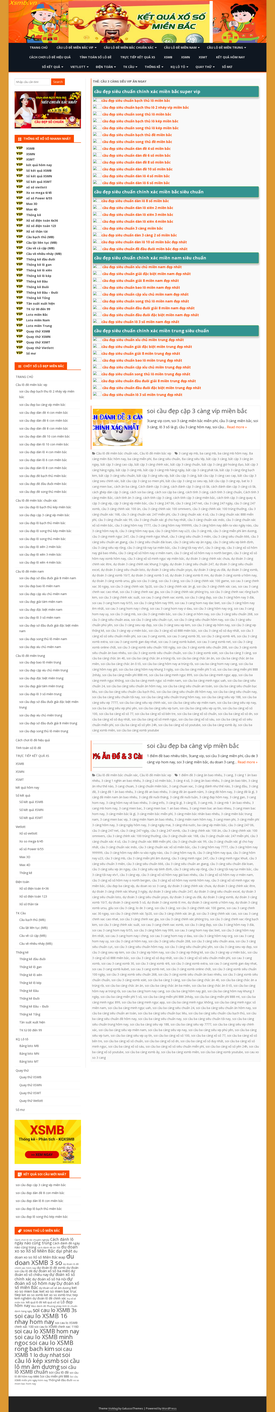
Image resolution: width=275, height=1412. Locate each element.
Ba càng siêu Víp (193, 459)
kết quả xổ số (51, 1302)
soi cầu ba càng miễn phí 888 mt (124, 675)
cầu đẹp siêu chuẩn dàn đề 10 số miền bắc (137, 169)
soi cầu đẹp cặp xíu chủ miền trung (43, 670)
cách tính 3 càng (197, 492)
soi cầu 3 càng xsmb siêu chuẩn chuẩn (154, 653)
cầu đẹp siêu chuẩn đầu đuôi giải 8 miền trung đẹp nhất (148, 381)
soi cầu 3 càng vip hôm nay (211, 625)
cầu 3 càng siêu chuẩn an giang (186, 864)
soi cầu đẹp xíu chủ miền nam (40, 647)
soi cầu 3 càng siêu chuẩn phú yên (188, 947)
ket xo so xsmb (32, 1295)
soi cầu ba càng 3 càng (235, 653)
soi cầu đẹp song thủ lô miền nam (43, 639)
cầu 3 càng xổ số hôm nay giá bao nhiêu (169, 875)
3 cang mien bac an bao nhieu (210, 808)
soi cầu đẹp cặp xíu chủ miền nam (43, 594)
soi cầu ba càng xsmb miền (180, 1052)
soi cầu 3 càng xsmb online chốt (188, 969)
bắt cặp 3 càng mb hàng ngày (163, 470)
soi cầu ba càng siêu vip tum (158, 708)
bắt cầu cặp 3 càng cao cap (217, 476)
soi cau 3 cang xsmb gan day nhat (133, 642)
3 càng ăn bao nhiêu (205, 781)
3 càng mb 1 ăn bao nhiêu (232, 803)
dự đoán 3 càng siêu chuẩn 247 (192, 564)
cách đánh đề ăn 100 (48, 1247)
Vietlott (78, 67)
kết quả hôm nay (230, 57)
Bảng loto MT (29, 1061)
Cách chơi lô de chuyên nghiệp (32, 1239)
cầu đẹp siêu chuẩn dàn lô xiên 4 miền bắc (137, 221)
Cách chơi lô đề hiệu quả (50, 57)
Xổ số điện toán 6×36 (34, 888)
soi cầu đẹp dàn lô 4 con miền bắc (43, 452)
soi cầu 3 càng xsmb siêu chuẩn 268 (202, 647)
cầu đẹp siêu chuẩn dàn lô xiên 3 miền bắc (137, 214)
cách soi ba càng (141, 492)
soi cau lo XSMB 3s (55, 1310)
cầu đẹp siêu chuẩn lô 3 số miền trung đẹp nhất (142, 394)
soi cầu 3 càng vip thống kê (184, 952)
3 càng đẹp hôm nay (213, 797)
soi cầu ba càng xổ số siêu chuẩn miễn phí (175, 1046)
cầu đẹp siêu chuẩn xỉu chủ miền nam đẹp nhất (142, 267)
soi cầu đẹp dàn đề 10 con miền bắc (44, 436)
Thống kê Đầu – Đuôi (42, 292)
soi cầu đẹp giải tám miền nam (40, 602)
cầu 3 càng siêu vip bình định (233, 542)
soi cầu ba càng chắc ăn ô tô (121, 664)
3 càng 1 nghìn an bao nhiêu (121, 781)
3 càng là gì (174, 803)
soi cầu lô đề (59, 1372)
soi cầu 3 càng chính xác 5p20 (131, 586)
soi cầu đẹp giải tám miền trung (41, 686)
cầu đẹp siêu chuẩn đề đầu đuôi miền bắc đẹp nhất (145, 249)
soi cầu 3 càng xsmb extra (189, 963)
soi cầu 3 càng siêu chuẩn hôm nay (198, 620)
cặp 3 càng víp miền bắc (130, 503)
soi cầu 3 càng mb (123, 614)
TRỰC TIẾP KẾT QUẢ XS (137, 57)
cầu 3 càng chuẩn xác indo (206, 520)
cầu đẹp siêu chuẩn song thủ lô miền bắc (136, 114)
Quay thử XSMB (38, 331)
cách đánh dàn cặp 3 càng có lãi (233, 486)
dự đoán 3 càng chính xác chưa (207, 558)
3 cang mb (205, 803)
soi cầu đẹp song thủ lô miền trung (43, 731)
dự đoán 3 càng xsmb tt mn (189, 575)
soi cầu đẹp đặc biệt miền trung (41, 678)
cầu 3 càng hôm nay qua (136, 531)
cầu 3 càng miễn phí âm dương (234, 531)
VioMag (113, 1408)
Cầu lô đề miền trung (225, 47)
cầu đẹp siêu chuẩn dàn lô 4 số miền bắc (136, 176)
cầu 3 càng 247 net (189, 503)
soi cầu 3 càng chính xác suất (119, 597)
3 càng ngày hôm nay (131, 825)
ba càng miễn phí (139, 459)
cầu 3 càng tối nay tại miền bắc (148, 548)
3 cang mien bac (130, 808)
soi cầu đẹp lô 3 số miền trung (40, 694)
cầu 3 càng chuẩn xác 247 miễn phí (145, 514)
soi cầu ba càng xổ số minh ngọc (154, 719)
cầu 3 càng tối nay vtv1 (188, 548)
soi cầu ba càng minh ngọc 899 (170, 675)
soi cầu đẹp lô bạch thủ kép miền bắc (45, 507)
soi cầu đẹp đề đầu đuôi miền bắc (43, 484)
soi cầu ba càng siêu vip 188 (221, 697)
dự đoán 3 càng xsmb (242, 570)
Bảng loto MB (29, 1046)
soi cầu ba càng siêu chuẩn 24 (173, 1008)
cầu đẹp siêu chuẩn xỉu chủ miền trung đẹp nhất (143, 339)
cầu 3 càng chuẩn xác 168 (180, 836)
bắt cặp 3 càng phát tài (202, 470)
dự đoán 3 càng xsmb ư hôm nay (233, 575)
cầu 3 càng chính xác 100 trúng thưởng (219, 509)
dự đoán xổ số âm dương (55, 1288)
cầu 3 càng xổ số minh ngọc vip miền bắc (156, 558)
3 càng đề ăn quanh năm (186, 792)
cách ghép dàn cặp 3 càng (110, 492)
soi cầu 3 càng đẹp (198, 597)
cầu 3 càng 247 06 (161, 503)
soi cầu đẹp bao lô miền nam (39, 586)
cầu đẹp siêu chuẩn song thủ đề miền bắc (137, 141)
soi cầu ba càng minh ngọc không (190, 1002)
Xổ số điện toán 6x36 (42, 220)
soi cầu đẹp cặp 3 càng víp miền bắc (197, 411)
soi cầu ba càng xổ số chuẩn (196, 714)
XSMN (185, 57)
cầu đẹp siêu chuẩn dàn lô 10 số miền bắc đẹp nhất (144, 242)
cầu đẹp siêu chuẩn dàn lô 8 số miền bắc (135, 200)
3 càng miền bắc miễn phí (155, 814)
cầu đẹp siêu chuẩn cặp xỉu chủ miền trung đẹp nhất (146, 367)
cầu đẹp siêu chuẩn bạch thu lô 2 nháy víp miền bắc (145, 107)
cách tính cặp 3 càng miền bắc (194, 498)
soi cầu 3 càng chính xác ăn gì (174, 586)
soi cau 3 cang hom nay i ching (126, 608)
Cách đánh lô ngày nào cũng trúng (44, 1241)
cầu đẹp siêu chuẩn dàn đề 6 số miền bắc (136, 155)
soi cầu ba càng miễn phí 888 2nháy (168, 997)
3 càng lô (189, 803)
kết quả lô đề (34, 1302)
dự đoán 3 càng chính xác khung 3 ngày (140, 564)
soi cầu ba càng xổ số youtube (179, 725)
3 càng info (156, 803)
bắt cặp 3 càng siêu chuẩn (117, 476)
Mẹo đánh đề (38, 1306)
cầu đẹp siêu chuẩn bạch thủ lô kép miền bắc (140, 121)
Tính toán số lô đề (95, 57)
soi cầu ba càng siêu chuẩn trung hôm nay (170, 697)
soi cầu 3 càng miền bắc (154, 614)
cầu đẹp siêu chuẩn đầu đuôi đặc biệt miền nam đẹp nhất (150, 315)
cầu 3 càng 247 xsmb (165, 831)
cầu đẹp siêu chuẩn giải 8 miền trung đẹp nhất (140, 353)
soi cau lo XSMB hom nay (47, 1331)
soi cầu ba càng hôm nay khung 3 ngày (146, 669)
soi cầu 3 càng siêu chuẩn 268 (231, 614)
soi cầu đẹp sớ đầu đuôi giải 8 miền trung (48, 723)
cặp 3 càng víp (102, 503)
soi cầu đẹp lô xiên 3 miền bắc (40, 554)
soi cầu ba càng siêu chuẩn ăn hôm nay (134, 686)
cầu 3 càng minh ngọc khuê (149, 536)
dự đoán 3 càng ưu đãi (209, 570)
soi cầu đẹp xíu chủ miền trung (40, 715)
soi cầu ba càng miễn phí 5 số (195, 669)
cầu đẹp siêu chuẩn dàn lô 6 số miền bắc (136, 182)
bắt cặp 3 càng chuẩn (185, 464)
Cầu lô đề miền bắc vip (75, 47)
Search (58, 82)
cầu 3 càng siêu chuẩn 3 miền (190, 536)
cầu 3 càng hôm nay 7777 (133, 525)
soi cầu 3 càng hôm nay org (213, 608)
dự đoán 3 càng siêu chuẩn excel (217, 891)
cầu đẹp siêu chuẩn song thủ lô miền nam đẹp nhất (145, 301)
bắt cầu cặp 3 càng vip (224, 481)
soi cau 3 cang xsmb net (214, 642)
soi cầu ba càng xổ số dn (235, 714)
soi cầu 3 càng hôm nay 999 (153, 603)
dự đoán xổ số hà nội (49, 1279)
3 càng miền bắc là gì (120, 814)
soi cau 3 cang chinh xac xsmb (162, 597)
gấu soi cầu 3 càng (144, 581)
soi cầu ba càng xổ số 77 (116, 714)
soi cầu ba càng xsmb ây (219, 725)
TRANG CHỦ (39, 47)
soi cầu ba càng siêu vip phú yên (114, 708)
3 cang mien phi (224, 819)
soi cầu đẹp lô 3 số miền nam (39, 617)
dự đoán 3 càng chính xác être (234, 886)
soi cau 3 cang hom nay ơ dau (171, 608)
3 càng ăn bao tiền (234, 781)
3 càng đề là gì (244, 792)
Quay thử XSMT (38, 342)
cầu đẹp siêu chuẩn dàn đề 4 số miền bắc (136, 148)
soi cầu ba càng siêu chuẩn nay (235, 692)
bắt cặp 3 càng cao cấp (117, 464)
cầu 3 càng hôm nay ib (180, 853)
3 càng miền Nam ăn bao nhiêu (151, 819)
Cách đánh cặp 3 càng (153, 486)
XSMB (168, 57)
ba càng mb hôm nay (232, 453)
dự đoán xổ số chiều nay (45, 1273)
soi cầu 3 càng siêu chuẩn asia (213, 941)
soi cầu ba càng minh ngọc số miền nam (153, 680)
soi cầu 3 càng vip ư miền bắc (126, 631)
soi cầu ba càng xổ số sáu (196, 719)
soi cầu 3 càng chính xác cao (216, 586)
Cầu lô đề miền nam (180, 47)
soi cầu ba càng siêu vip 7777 (191, 1024)
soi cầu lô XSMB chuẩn (45, 1369)
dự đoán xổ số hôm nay (43, 1281)
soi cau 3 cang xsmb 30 (183, 636)
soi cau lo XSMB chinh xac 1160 (56, 1327)
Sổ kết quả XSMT (39, 182)
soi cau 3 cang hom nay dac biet (197, 603)
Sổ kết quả (51, 67)
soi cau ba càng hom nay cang (216, 664)
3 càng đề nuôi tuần (184, 797)
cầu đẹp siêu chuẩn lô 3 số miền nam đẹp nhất (140, 321)
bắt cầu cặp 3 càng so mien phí (142, 481)
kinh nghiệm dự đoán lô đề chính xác (40, 1298)
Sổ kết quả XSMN (39, 176)
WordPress (169, 1408)
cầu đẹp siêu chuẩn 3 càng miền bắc (132, 228)
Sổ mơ (227, 67)
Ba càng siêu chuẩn (166, 459)
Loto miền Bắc (37, 315)
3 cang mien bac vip (114, 819)
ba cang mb (208, 453)
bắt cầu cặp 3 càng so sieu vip (186, 481)
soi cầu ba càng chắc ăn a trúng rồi (151, 658)
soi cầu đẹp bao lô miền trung (40, 662)
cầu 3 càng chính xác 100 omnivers (166, 509)
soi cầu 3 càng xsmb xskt (200, 653)
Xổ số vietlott (28, 833)
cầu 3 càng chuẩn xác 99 (115, 520)
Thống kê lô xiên (39, 270)
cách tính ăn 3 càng (128, 498)
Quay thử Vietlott (40, 348)
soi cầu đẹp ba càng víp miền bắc (193, 745)
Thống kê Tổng (38, 298)
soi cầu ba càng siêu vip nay (236, 703)
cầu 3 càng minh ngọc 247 (110, 536)
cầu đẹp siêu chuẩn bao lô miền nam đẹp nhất (141, 287)
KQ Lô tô (178, 67)
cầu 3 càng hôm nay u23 (172, 531)
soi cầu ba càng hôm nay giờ (186, 991)
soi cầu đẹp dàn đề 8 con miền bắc (43, 428)
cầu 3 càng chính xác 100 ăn (121, 509)
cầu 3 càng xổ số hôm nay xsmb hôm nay (181, 880)
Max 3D (31, 204)
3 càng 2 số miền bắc (157, 781)
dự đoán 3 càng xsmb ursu (110, 581)
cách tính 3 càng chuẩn (226, 492)
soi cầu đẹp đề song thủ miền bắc (43, 492)
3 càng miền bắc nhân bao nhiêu (196, 814)
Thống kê (152, 67)
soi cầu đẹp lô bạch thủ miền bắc (42, 523)
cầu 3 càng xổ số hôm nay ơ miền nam (145, 553)
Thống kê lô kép (38, 276)
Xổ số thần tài (37, 231)
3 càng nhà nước (184, 825)
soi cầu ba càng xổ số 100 (171, 1035)
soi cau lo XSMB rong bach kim (44, 1345)
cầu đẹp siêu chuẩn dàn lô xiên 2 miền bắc (137, 207)
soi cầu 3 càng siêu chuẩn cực (152, 620)
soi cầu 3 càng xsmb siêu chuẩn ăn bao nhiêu (189, 974)
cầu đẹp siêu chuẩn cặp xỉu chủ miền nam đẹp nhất (145, 294)
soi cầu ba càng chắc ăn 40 (200, 980)
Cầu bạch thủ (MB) (40, 237)
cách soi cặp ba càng (169, 492)
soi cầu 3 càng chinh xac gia (139, 592)
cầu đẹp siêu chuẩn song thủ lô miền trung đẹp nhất (145, 374)
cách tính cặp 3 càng (157, 498)
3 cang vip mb (188, 453)
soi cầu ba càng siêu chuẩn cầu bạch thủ (127, 692)
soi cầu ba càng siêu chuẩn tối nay (116, 697)
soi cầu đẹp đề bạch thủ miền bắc (43, 476)
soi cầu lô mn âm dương (47, 1364)
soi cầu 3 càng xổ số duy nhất (218, 631)
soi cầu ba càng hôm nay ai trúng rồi (167, 664)
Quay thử (204, 67)
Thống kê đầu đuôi (40, 259)
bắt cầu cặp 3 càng (183, 476)
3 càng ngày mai (159, 825)
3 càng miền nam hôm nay (193, 819)
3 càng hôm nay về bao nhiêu (126, 803)
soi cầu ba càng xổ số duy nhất (201, 1041)
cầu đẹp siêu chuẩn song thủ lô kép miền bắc (140, 128)
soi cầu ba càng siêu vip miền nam (191, 703)
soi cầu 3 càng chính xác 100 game (204, 581)
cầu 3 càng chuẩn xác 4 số (190, 514)
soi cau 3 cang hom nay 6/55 (112, 603)
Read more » (237, 427)
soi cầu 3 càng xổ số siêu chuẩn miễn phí (202, 958)
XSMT (203, 57)
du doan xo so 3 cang (151, 886)
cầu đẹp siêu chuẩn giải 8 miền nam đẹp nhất (140, 280)
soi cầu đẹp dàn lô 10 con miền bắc (44, 444)
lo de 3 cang (144, 908)
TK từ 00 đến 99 (38, 309)
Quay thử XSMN (38, 337)
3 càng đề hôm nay (218, 792)
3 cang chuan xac (181, 786)
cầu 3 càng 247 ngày (218, 503)
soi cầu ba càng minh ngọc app (215, 675)
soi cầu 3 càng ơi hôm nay (191, 614)
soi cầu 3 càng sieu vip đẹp (132, 625)
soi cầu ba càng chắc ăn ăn (195, 658)
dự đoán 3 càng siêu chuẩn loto (123, 570)
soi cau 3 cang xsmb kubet (176, 642)
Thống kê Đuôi (37, 287)
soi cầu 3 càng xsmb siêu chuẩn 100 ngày (146, 647)
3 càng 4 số (181, 781)
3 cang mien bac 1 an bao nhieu (166, 808)
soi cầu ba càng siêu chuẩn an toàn (187, 686)
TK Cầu (128, 67)
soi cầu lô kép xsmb (42, 1357)
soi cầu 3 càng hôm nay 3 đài (233, 597)
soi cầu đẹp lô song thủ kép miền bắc (45, 531)
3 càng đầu (239, 786)
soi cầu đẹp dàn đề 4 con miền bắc (43, 413)
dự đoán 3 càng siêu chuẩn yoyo (169, 570)
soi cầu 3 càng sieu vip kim (171, 625)
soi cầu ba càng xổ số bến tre (155, 714)
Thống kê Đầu (37, 281)
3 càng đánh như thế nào (212, 786)
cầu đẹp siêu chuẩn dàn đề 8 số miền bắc (136, 162)
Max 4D (31, 209)
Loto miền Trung (39, 326)
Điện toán (104, 67)
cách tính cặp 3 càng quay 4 (236, 498)
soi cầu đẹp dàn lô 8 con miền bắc (43, 468)
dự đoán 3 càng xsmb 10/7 (111, 575)
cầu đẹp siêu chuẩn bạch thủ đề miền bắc (137, 134)
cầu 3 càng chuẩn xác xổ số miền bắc (164, 847)
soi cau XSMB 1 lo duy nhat (43, 1351)
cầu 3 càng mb (201, 531)
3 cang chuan (124, 786)
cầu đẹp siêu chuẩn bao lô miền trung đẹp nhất (142, 360)
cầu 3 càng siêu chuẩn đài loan (150, 542)
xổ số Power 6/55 (39, 198)
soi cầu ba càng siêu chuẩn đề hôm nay (184, 692)
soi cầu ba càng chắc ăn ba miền (167, 985)
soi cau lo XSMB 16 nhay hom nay (41, 1319)
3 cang (228, 775)
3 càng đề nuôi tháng (153, 797)
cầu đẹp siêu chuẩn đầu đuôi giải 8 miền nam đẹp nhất (148, 308)
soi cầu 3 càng (169, 581)
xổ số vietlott (36, 187)
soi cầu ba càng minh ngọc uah (204, 680)
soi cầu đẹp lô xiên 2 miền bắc (40, 547)
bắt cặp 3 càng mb (129, 470)
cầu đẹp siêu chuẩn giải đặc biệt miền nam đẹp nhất (146, 273)
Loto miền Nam (38, 320)
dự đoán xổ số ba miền (51, 1271)
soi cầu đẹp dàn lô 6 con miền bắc (43, 460)
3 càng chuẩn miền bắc (151, 786)
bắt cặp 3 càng (216, 459)
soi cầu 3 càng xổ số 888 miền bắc (172, 631)
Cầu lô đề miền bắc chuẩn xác (129, 47)
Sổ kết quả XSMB (39, 170)
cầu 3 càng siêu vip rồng (108, 548)
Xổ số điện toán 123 (41, 226)
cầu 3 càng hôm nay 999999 (172, 525)
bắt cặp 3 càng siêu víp (152, 476)
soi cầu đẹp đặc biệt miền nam (40, 610)
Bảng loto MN (29, 1053)
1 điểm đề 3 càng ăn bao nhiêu (200, 775)
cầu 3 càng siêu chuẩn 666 (230, 536)
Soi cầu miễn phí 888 (54, 1376)
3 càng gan (237, 797)
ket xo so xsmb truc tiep (61, 1295)
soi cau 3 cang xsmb (151, 636)
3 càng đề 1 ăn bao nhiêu (115, 792)
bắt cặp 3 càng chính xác (151, 464)
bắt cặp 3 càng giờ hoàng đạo (222, 464)
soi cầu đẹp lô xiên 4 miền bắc (40, 562)
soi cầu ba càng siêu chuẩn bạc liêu (162, 1013)
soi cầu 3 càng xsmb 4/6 (218, 636)
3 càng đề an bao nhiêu (150, 792)
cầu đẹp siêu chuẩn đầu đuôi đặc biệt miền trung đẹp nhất (151, 387)
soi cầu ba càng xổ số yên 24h (136, 725)
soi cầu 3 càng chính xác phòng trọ (184, 592)
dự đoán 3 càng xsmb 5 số (149, 575)
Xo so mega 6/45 (39, 193)
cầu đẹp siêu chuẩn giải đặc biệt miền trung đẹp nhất (146, 346)
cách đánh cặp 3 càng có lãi (190, 486)
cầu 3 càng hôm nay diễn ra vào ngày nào (222, 525)
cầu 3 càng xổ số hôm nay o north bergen (203, 553)
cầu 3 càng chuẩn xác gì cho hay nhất (160, 520)
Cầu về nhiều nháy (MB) (44, 254)
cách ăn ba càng (125, 486)
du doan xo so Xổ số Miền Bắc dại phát (46, 1249)
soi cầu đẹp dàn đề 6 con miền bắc (43, 420)
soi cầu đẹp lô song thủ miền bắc (42, 539)
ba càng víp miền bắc (211, 825)
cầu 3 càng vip (215, 548)
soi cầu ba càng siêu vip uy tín (200, 708)
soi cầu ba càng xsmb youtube (138, 730)
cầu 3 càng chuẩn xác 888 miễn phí (146, 841)
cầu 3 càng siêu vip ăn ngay (192, 542)
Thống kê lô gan (39, 265)
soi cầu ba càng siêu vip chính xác (142, 703)
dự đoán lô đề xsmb (51, 1268)
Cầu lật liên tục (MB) (41, 243)
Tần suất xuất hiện (40, 303)
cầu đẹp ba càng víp (120, 886)
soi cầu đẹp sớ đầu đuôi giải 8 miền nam (47, 578)
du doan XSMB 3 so (44, 1259)
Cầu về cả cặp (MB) (40, 248)
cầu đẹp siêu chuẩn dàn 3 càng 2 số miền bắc (139, 235)
